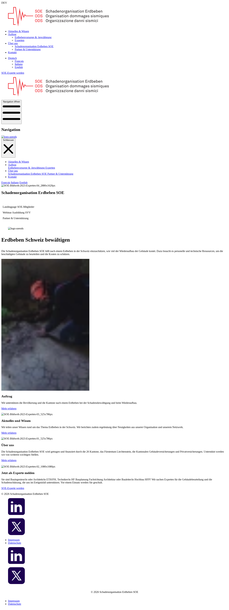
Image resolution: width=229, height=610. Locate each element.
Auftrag (12, 164)
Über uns (13, 170)
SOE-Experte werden (12, 72)
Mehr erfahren (8, 408)
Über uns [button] (13, 43)
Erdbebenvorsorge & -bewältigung (33, 37)
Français (19, 61)
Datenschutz (14, 542)
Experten (19, 40)
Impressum (14, 539)
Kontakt (12, 52)
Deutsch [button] (12, 58)
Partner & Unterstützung (28, 49)
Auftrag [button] (12, 34)
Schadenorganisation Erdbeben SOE (34, 46)
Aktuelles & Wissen (18, 31)
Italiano (19, 64)
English (19, 67)
